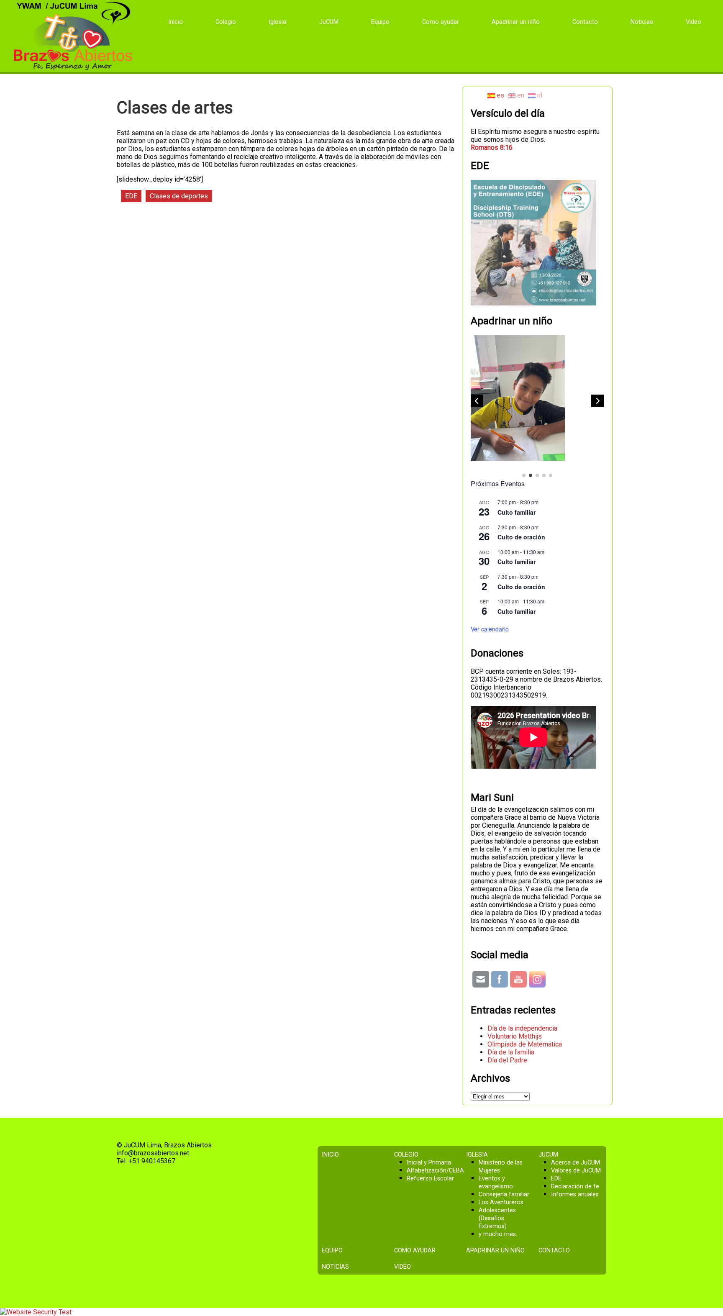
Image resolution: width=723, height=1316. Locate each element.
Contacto (585, 22)
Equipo (380, 22)
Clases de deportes (179, 196)
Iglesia (277, 22)
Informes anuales (575, 1194)
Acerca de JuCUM (575, 1162)
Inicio (175, 22)
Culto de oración (521, 537)
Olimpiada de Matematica (524, 1044)
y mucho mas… (499, 1234)
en (519, 95)
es (499, 95)
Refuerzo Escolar (430, 1178)
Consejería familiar (504, 1194)
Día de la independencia (522, 1028)
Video (693, 22)
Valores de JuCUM (576, 1170)
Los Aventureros (501, 1202)
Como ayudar (440, 22)
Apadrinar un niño (516, 22)
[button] (597, 401)
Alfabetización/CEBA (435, 1170)
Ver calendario (490, 629)
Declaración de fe (575, 1186)
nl (539, 95)
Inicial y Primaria (429, 1162)
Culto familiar (516, 512)
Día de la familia (510, 1052)
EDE (131, 196)
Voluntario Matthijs (514, 1036)
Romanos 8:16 (492, 147)
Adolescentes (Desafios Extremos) (497, 1218)
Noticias (642, 22)
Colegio (225, 22)
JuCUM (328, 22)
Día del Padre (507, 1060)
